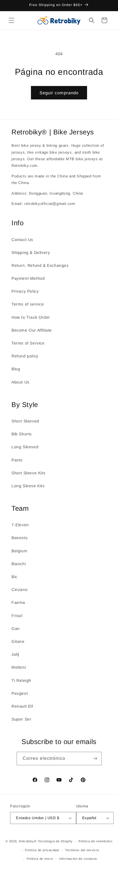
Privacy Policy (25, 291)
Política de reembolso (95, 841)
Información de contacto (78, 858)
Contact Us (22, 239)
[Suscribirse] (95, 758)
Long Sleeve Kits (28, 486)
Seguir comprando (59, 92)
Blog (15, 369)
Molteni (18, 667)
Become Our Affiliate (31, 330)
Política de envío (40, 858)
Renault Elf (22, 706)
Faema (18, 602)
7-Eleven (20, 524)
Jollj (15, 654)
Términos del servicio (82, 850)
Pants (17, 460)
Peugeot (19, 693)
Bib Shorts (21, 434)
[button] (11, 20)
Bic (14, 576)
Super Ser (21, 719)
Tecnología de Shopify (55, 841)
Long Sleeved (24, 447)
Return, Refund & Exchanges (40, 265)
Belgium (19, 551)
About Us (20, 382)
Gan (15, 628)
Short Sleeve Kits (28, 473)
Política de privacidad (42, 850)
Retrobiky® (28, 841)
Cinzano (19, 589)
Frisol (17, 615)
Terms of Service (28, 343)
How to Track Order (30, 317)
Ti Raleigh (21, 680)
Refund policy (24, 356)
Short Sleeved (25, 421)
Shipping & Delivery (30, 252)
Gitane (18, 641)
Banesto (19, 537)
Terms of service (27, 304)
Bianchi (18, 563)
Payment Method (28, 278)
